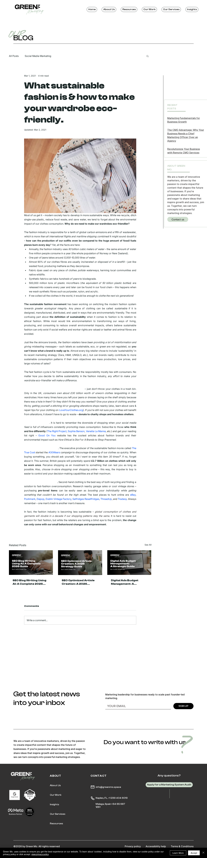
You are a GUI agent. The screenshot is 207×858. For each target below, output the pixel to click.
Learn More (178, 852)
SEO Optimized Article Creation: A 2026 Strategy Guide (78, 582)
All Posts (14, 55)
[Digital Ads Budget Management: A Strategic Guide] (129, 562)
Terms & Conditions (182, 846)
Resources (56, 823)
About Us (55, 785)
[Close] (203, 853)
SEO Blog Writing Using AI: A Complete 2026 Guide (29, 582)
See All (148, 544)
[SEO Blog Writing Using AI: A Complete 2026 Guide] (31, 562)
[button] (147, 56)
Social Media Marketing (38, 55)
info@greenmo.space (108, 787)
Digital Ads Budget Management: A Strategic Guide (124, 582)
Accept (194, 852)
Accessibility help (156, 846)
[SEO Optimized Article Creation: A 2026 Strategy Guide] (80, 562)
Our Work (55, 795)
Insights (54, 804)
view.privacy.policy (40, 854)
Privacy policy (133, 846)
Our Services (57, 814)
